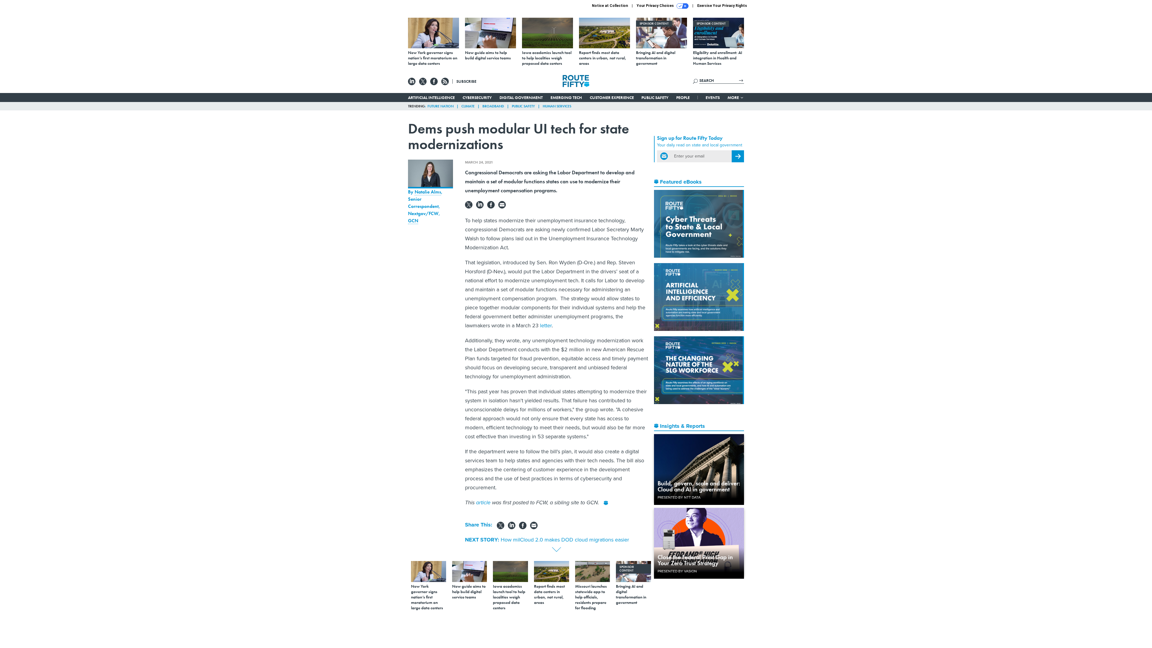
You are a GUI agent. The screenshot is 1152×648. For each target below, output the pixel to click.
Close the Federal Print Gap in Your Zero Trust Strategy (695, 560)
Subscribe (466, 81)
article (483, 502)
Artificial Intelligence (431, 97)
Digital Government (521, 97)
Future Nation (441, 106)
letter (546, 325)
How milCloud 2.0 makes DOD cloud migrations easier (565, 540)
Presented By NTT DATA (679, 497)
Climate (468, 106)
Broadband (493, 106)
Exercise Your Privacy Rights (722, 6)
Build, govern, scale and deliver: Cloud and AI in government (699, 486)
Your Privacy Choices (656, 6)
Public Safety (654, 97)
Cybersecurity (477, 97)
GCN (413, 221)
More (734, 97)
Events (713, 97)
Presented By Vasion (677, 571)
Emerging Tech (566, 97)
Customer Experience (612, 97)
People (683, 97)
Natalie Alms (428, 192)
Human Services (557, 106)
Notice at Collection (610, 6)
